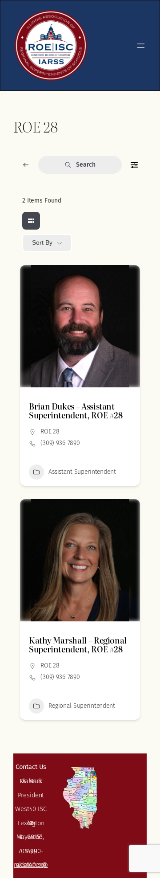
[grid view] (31, 221)
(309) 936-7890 (60, 443)
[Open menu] (141, 45)
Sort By (42, 242)
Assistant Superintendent (82, 472)
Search (85, 164)
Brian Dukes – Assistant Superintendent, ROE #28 (76, 410)
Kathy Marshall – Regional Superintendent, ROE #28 (78, 644)
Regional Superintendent (81, 706)
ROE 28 (50, 431)
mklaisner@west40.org (31, 865)
